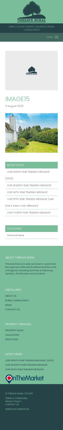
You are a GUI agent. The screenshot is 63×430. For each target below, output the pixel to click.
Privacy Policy (13, 401)
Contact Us (12, 309)
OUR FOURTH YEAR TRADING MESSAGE (29, 212)
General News (15, 235)
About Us (10, 296)
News (8, 305)
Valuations (12, 335)
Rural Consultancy (17, 300)
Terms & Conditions (16, 398)
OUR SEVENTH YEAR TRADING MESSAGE (29, 185)
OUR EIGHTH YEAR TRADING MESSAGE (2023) (29, 360)
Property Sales (14, 330)
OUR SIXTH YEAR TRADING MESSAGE (27, 192)
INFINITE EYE (23, 409)
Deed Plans (11, 339)
